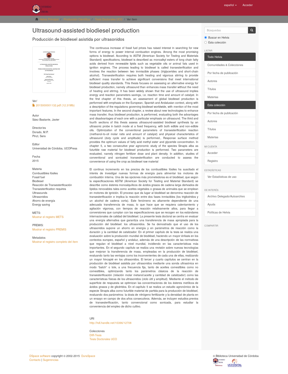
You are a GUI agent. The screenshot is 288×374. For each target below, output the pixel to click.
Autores (212, 81)
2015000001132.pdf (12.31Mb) (55, 105)
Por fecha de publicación (222, 73)
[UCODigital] (235, 362)
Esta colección (217, 42)
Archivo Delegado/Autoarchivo (226, 196)
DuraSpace (88, 356)
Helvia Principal (49, 19)
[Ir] (252, 30)
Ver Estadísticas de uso (221, 177)
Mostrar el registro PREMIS (49, 229)
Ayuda (211, 204)
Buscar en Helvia (218, 37)
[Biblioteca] (219, 362)
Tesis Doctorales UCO (108, 19)
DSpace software (40, 356)
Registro (212, 161)
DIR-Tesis (95, 335)
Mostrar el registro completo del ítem (55, 242)
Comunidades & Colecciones (225, 65)
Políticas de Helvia (218, 212)
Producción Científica (77, 19)
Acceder (212, 153)
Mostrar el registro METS (47, 217)
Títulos (211, 89)
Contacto (35, 360)
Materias (212, 97)
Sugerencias (50, 360)
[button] (230, 5)
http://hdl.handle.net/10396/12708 (110, 323)
